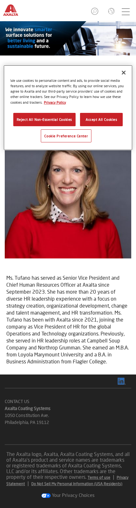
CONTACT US (17, 401)
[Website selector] (110, 12)
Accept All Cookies (101, 119)
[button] (95, 13)
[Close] (124, 73)
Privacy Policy (55, 102)
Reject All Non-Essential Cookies (44, 119)
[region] (68, 107)
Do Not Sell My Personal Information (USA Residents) (76, 483)
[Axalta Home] (14, 13)
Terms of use (99, 477)
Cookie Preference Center (66, 136)
